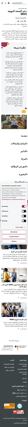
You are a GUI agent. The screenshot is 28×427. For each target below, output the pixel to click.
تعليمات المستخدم (22, 369)
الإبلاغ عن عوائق (10, 370)
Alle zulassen (14, 232)
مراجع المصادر (20, 182)
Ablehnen (14, 241)
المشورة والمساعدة (9, 364)
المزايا (24, 159)
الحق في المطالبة (19, 166)
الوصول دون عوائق (9, 367)
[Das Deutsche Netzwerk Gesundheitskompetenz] (10, 406)
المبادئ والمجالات (19, 143)
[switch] (24, 211)
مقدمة (24, 136)
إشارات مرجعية (20, 18)
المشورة (23, 174)
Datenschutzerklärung (18, 199)
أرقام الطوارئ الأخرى (21, 396)
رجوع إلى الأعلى (15, 340)
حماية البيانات (23, 423)
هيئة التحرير (17, 423)
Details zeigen (19, 227)
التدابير (24, 151)
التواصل (25, 382)
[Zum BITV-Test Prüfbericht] (18, 412)
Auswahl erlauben (14, 236)
